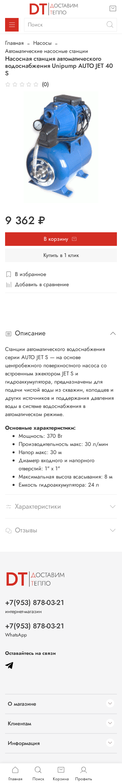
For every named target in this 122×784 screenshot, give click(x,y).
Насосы (42, 43)
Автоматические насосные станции (46, 51)
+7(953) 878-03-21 (34, 602)
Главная (14, 43)
